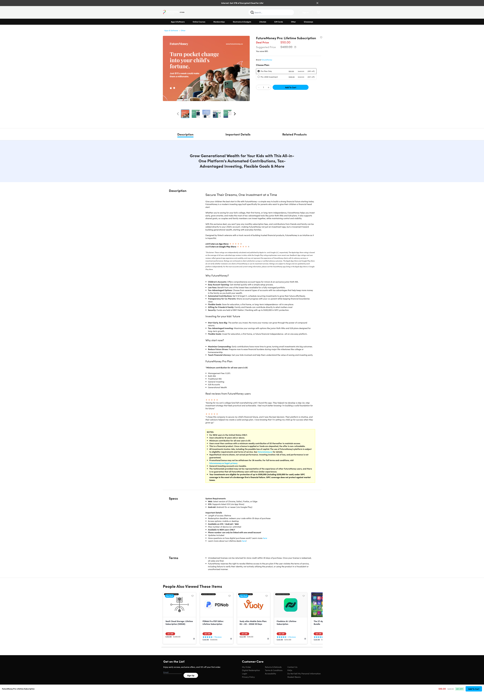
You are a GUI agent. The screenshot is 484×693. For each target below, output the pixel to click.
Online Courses (199, 21)
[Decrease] (258, 87)
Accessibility (270, 673)
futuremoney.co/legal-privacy (223, 463)
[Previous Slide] (178, 113)
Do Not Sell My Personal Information (304, 673)
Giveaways (308, 21)
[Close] (317, 3)
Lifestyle (262, 21)
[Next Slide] (235, 113)
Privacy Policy (248, 676)
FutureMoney (267, 59)
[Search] (252, 12)
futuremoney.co (265, 451)
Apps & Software (178, 21)
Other (293, 21)
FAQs (289, 670)
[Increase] (268, 87)
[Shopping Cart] (318, 12)
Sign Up (190, 675)
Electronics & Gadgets (242, 21)
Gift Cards (278, 21)
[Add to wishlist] (321, 37)
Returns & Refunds (273, 667)
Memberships (219, 21)
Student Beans (294, 676)
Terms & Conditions (273, 670)
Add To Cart (290, 87)
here (265, 538)
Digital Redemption (251, 670)
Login (244, 673)
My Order (246, 667)
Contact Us (292, 667)
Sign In (305, 12)
